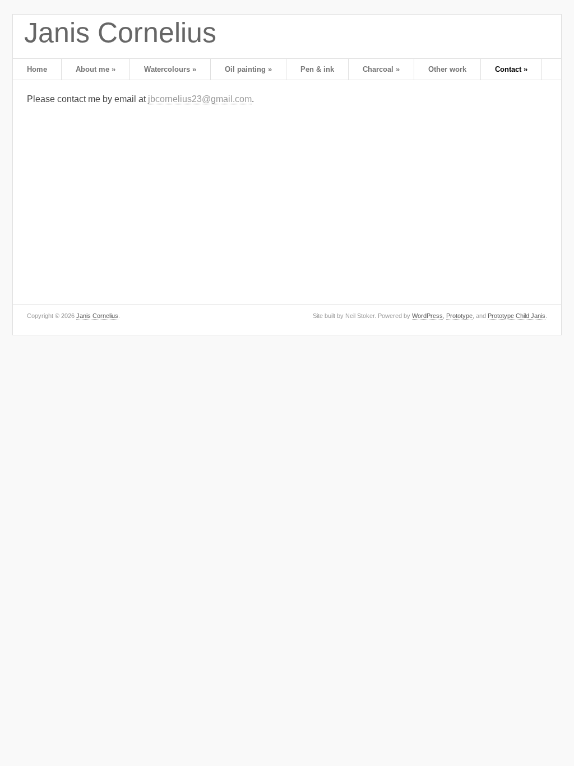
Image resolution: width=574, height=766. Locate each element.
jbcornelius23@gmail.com (200, 99)
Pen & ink (317, 69)
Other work (447, 69)
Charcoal (381, 69)
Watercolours (170, 69)
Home (37, 69)
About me (95, 69)
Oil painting (248, 69)
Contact (511, 69)
